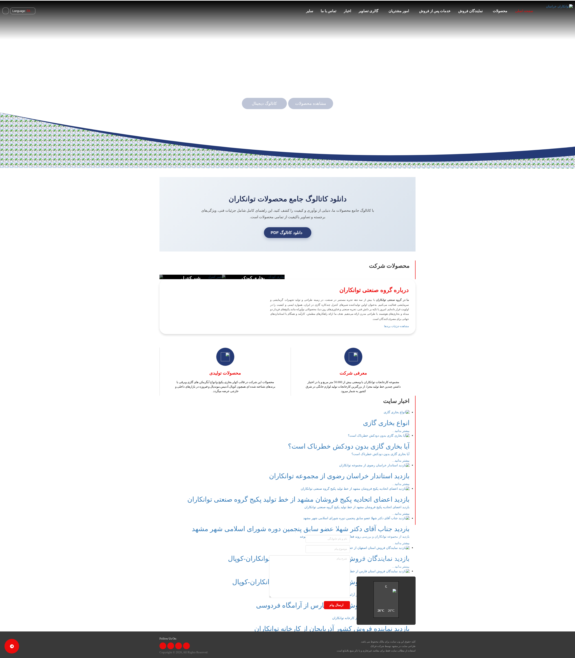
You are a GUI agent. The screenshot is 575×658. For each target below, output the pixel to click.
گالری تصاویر (368, 11)
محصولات (500, 11)
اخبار (347, 11)
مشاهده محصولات (310, 103)
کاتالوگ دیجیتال (264, 103)
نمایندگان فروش (470, 11)
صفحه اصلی (524, 11)
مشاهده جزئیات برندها (396, 326)
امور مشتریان (399, 11)
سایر (309, 11)
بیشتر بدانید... (400, 431)
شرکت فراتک (377, 646)
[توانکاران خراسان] (559, 6)
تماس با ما (328, 11)
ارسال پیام (337, 605)
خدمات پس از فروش (435, 11)
